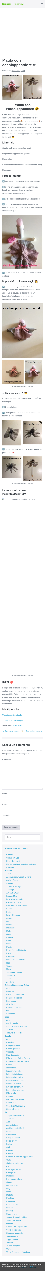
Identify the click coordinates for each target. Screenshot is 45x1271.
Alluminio (10, 1119)
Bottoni (9, 1144)
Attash (9, 1131)
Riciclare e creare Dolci (16, 960)
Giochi (9, 1065)
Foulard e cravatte (13, 861)
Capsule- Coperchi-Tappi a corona (20, 1157)
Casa (7, 1017)
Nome (5, 793)
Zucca (8, 979)
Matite (8, 1192)
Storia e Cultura (12, 1109)
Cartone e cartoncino (14, 1163)
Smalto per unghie (13, 1220)
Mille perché (11, 1093)
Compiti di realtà (13, 1045)
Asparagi (10, 890)
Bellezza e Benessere (15, 995)
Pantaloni (10, 867)
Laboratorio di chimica (15, 1080)
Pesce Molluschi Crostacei (17, 950)
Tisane (9, 966)
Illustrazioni (11, 1068)
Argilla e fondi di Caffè (15, 1128)
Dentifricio (10, 1176)
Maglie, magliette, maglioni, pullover (21, 864)
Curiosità (10, 1052)
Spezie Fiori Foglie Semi (16, 1227)
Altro (8, 852)
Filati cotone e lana (14, 1179)
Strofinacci (10, 1030)
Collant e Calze (12, 858)
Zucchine (10, 982)
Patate (9, 947)
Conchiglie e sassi (13, 1170)
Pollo (8, 953)
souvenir (9, 1224)
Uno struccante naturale (12, 715)
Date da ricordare (13, 1055)
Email (5, 804)
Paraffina (10, 1198)
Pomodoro (10, 956)
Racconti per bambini (15, 1100)
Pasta (8, 944)
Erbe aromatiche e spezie (16, 906)
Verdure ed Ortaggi (14, 972)
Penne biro (10, 1201)
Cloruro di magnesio (14, 1007)
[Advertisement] (22, 32)
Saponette (10, 1014)
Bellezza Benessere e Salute (17, 985)
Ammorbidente (12, 1125)
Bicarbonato (11, 1001)
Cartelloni (10, 1042)
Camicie (9, 855)
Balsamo (10, 991)
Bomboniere (11, 1135)
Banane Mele (11, 896)
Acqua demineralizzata (15, 1116)
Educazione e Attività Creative (18, 1058)
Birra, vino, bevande (14, 899)
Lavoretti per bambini (15, 1087)
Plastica (9, 1208)
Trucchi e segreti (13, 1246)
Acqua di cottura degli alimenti (18, 877)
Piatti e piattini (12, 1205)
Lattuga (9, 918)
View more (29, 1267)
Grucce (9, 1182)
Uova (8, 969)
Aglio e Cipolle (12, 880)
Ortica (8, 934)
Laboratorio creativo (14, 1077)
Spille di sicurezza (13, 1230)
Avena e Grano (12, 893)
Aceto (8, 874)
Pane (8, 941)
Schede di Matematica (15, 1106)
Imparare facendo (13, 1071)
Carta (8, 1160)
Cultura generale (13, 1049)
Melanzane (10, 928)
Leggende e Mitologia (15, 1090)
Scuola (8, 1036)
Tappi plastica (12, 1236)
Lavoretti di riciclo (13, 1084)
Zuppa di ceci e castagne (12, 720)
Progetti (9, 1096)
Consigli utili (11, 1173)
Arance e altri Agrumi (14, 887)
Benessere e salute (14, 998)
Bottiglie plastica (13, 1138)
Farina (9, 909)
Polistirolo (10, 1211)
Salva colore (17, 726)
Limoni (9, 925)
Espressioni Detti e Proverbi (17, 1061)
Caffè (8, 1147)
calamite (9, 1150)
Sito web (5, 815)
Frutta (8, 912)
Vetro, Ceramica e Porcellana (18, 1252)
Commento (7, 759)
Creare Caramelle (13, 902)
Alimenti (8, 871)
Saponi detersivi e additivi (16, 1217)
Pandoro (9, 937)
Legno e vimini (12, 1185)
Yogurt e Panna (12, 976)
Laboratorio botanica (14, 1074)
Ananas (9, 883)
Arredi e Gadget (12, 1023)
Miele (8, 931)
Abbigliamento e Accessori (16, 848)
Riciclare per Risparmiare (13, 4)
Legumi (9, 921)
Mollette (9, 1195)
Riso (8, 963)
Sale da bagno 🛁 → (34, 731)
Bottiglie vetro (12, 1141)
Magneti (9, 1189)
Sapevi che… (11, 1103)
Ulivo (8, 1249)
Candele (9, 1154)
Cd (7, 1166)
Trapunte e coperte (14, 1033)
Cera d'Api (10, 1004)
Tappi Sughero (12, 1239)
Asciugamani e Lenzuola (16, 1026)
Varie (7, 1112)
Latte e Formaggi (13, 915)
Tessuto (9, 1243)
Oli (7, 1010)
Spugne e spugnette (14, 1233)
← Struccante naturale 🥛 (12, 731)
